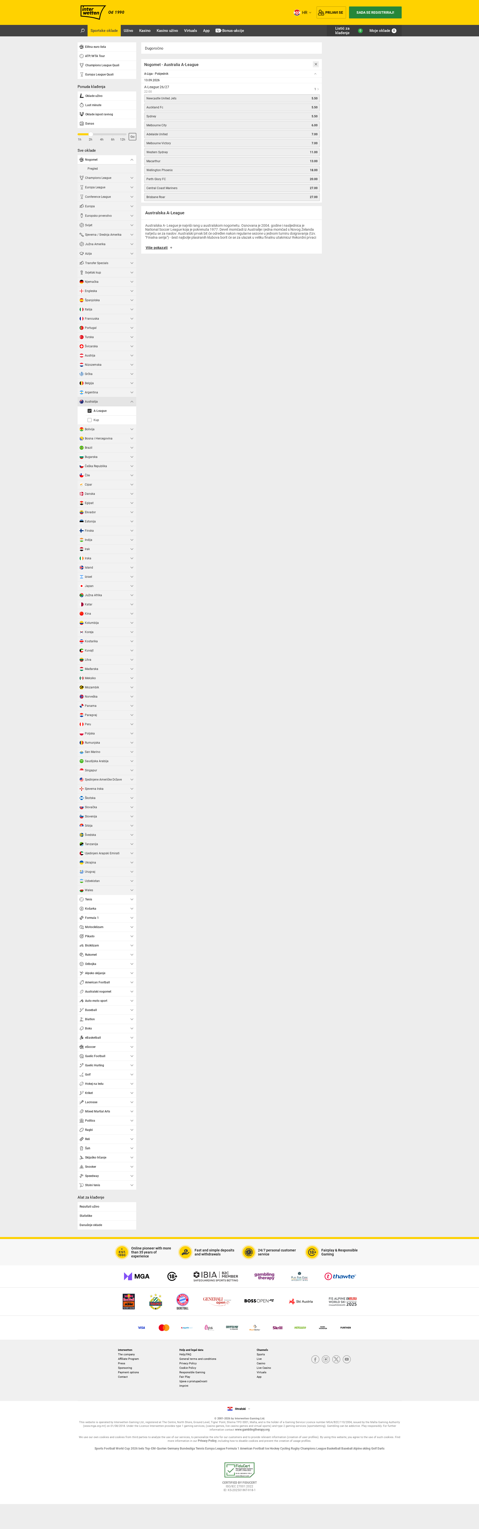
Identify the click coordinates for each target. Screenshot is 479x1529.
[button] (231, 249)
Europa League (215, 1448)
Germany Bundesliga (181, 1448)
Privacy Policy (188, 1363)
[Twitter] (336, 1359)
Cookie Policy (187, 1368)
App (259, 1377)
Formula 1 (233, 1448)
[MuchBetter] (254, 1328)
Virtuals (261, 1372)
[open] (239, 1479)
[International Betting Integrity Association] (216, 1276)
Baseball (347, 1448)
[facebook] (315, 1359)
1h (79, 139)
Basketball (334, 1448)
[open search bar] (83, 30)
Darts (380, 1448)
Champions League (313, 1448)
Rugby (295, 1448)
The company (126, 1354)
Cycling (285, 1448)
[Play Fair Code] (299, 1276)
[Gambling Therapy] (264, 1276)
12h (122, 139)
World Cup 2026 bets (130, 1448)
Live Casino (264, 1368)
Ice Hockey (272, 1448)
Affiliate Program (128, 1359)
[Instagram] (326, 1359)
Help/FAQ (185, 1354)
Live (259, 1359)
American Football (252, 1448)
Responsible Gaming (192, 1372)
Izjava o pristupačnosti (193, 1381)
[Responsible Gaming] (172, 1276)
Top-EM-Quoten (156, 1448)
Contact (123, 1377)
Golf (374, 1448)
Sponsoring (125, 1368)
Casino (261, 1363)
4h (102, 139)
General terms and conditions (197, 1359)
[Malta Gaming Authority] (136, 1276)
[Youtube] (347, 1359)
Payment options (128, 1372)
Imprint (183, 1385)
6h (113, 139)
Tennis (200, 1448)
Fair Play (184, 1377)
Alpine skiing (362, 1448)
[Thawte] (340, 1276)
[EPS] (209, 1328)
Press (121, 1363)
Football (110, 1448)
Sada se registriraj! (375, 12)
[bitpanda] (232, 1328)
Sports (261, 1354)
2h (90, 139)
